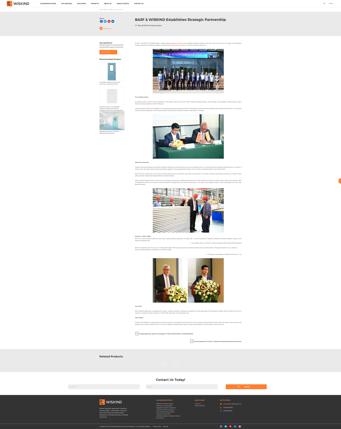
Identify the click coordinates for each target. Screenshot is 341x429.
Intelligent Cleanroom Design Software (168, 416)
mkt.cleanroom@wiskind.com (232, 404)
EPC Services (66, 3)
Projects (95, 3)
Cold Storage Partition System (165, 412)
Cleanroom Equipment (163, 414)
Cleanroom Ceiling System (164, 405)
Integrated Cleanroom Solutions (166, 407)
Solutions (81, 3)
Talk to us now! (106, 52)
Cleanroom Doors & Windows (165, 410)
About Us (107, 3)
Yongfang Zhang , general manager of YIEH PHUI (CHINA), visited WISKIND (166, 334)
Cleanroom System (48, 3)
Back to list (108, 28)
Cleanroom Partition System (164, 403)
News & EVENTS (123, 3)
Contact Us (139, 3)
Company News (118, 9)
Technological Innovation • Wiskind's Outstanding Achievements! (218, 341)
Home (101, 9)
